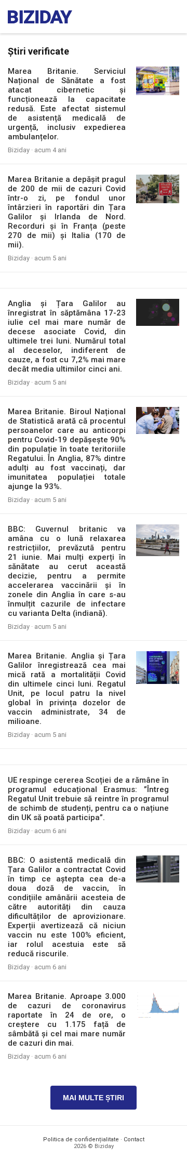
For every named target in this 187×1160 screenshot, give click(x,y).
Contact (134, 1139)
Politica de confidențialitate (81, 1139)
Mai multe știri (93, 1097)
